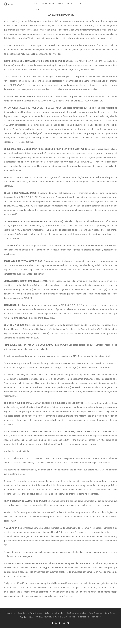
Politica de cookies (76, 613)
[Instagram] (56, 622)
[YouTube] (64, 622)
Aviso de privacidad (54, 613)
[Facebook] (52, 622)
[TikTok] (60, 622)
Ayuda (23, 617)
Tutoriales (110, 613)
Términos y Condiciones (30, 613)
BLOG (36, 9)
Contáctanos (95, 613)
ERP (35, 4)
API (79, 4)
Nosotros (10, 613)
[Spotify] (68, 622)
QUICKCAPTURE (47, 4)
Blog (31, 617)
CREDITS (71, 4)
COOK (60, 4)
